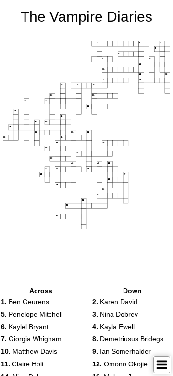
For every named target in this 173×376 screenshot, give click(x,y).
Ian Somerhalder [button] (121, 351)
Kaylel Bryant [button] (25, 327)
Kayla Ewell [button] (113, 327)
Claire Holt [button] (22, 364)
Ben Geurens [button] (25, 302)
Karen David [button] (114, 302)
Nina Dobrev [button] (115, 314)
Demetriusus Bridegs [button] (127, 339)
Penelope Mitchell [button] (31, 314)
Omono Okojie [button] (120, 364)
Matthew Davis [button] (29, 351)
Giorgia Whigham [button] (31, 339)
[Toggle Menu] (161, 364)
